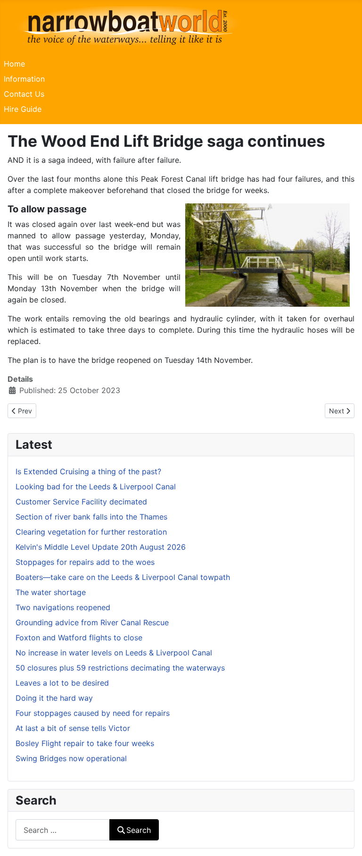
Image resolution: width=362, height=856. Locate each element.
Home (14, 63)
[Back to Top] (345, 838)
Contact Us (24, 94)
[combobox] (63, 829)
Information (24, 79)
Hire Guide (22, 109)
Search (138, 830)
